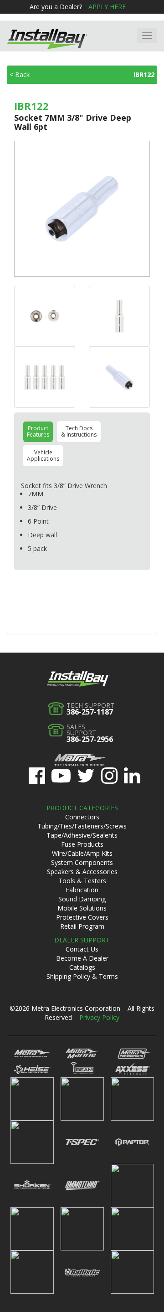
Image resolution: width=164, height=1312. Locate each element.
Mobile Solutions (82, 908)
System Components (82, 862)
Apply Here (107, 6)
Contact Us (82, 949)
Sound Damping (82, 899)
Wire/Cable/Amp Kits (82, 853)
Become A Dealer (82, 958)
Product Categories (82, 807)
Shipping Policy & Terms (82, 976)
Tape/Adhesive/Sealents (82, 835)
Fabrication (82, 889)
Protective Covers (82, 917)
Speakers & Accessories (82, 871)
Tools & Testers (82, 880)
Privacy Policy (99, 1017)
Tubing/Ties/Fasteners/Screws (82, 826)
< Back (20, 74)
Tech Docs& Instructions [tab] (79, 431)
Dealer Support (82, 940)
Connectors (82, 817)
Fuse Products (82, 844)
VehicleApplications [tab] (43, 455)
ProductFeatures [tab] (38, 431)
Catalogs (82, 967)
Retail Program (82, 926)
